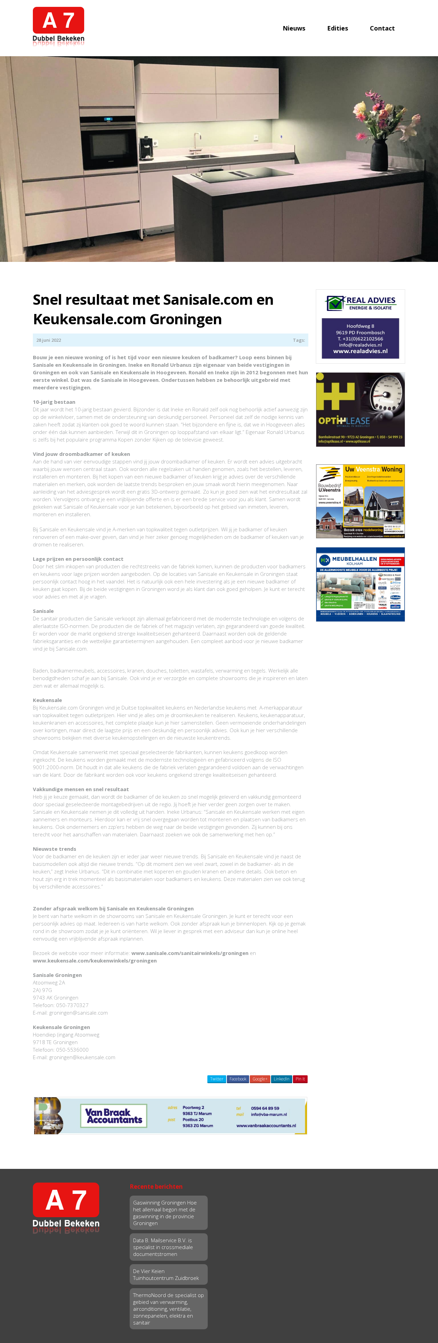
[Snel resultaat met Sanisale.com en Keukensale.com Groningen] (219, 158)
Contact (382, 28)
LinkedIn (281, 1079)
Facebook (238, 1079)
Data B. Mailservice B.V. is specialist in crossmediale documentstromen (163, 1247)
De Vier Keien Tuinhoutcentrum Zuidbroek (166, 1274)
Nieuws (294, 28)
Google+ (260, 1079)
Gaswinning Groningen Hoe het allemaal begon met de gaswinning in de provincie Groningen (165, 1212)
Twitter (216, 1079)
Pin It (300, 1079)
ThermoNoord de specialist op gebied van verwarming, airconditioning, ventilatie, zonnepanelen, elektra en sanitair (168, 1309)
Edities (337, 28)
